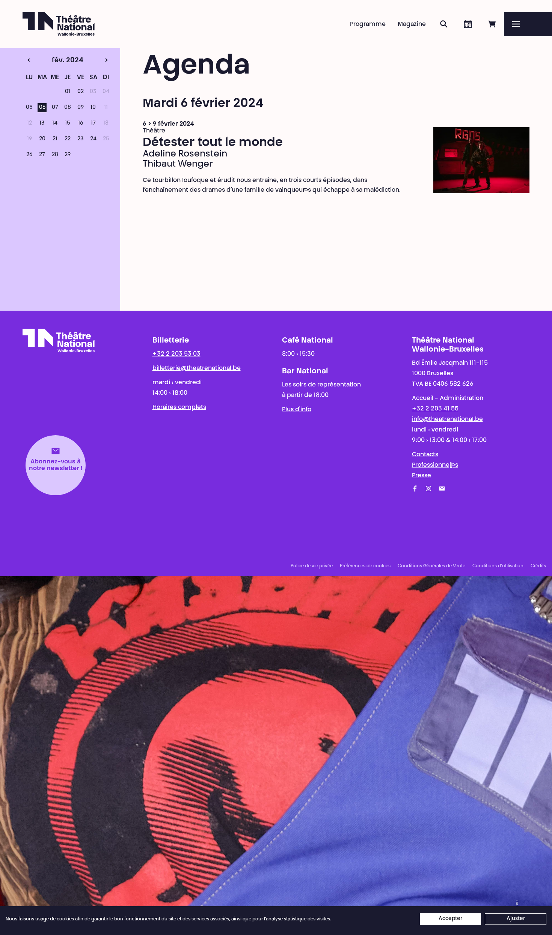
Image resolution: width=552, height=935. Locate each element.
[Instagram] (428, 489)
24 (93, 139)
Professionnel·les (435, 465)
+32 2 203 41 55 (435, 409)
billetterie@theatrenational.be (196, 368)
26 (29, 155)
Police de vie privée (312, 566)
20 (42, 139)
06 (42, 107)
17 (93, 123)
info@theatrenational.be (447, 419)
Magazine (412, 24)
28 (55, 155)
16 (80, 123)
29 (68, 155)
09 (80, 107)
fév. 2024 (54, 60)
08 (67, 107)
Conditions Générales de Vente (431, 566)
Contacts (425, 455)
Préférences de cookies (365, 566)
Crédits (538, 566)
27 (42, 155)
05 (29, 107)
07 (55, 107)
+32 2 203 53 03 (176, 354)
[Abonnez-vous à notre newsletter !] (442, 489)
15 (67, 123)
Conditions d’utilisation (497, 566)
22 (68, 139)
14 (54, 123)
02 (80, 92)
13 (42, 123)
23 (80, 139)
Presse (421, 476)
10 (93, 107)
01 (67, 92)
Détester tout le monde (213, 143)
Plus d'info (296, 410)
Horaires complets (179, 407)
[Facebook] (415, 489)
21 (55, 139)
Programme (368, 24)
